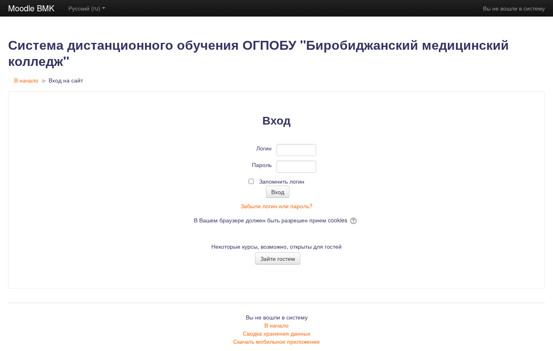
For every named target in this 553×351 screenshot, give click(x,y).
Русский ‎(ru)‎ (84, 8)
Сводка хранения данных (277, 333)
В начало (276, 325)
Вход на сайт (66, 80)
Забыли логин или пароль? (276, 206)
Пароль (262, 165)
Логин (264, 148)
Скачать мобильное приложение (276, 341)
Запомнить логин (281, 181)
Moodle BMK (31, 8)
